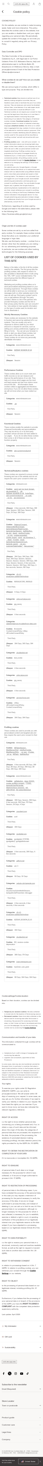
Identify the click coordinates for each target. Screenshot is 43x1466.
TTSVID (29, 783)
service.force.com (23, 698)
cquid (22, 540)
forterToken (29, 493)
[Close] (40, 1461)
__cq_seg (23, 752)
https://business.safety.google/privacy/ (17, 214)
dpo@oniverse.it (13, 72)
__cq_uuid (28, 496)
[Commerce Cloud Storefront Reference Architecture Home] (21, 4)
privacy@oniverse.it (9, 70)
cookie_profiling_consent (15, 783)
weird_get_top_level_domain (24, 489)
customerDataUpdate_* (14, 546)
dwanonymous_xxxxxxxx (15, 788)
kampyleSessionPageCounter (17, 529)
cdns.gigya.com (22, 675)
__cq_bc (9, 498)
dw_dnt (9, 533)
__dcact (9, 540)
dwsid (15, 533)
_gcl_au (9, 754)
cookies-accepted (20, 535)
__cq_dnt (9, 535)
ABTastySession (20, 748)
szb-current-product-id (22, 451)
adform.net (20, 861)
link (22, 202)
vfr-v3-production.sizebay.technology (17, 575)
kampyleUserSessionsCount (17, 542)
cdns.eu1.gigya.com (23, 599)
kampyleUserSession (14, 531)
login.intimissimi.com (23, 962)
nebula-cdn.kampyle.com (25, 883)
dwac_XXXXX (29, 781)
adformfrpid (10, 790)
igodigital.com (21, 834)
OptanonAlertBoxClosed (15, 527)
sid (27, 788)
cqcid (20, 537)
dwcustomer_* (29, 546)
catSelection (19, 781)
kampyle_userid (12, 544)
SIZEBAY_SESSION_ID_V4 (23, 350)
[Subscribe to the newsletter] (40, 1389)
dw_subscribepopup (23, 790)
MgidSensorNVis (12, 752)
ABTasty (16, 754)
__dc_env (22, 544)
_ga (15, 404)
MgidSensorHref (12, 750)
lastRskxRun (28, 531)
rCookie (16, 540)
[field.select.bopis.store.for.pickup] (40, 1406)
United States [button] (30, 1461)
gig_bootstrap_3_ (12, 491)
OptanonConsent (20, 525)
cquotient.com (21, 811)
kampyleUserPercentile (15, 785)
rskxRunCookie (24, 533)
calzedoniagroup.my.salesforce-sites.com (21, 624)
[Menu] (3, 4)
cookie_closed (11, 537)
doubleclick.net (22, 653)
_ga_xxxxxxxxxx (19, 498)
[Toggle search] (8, 4)
